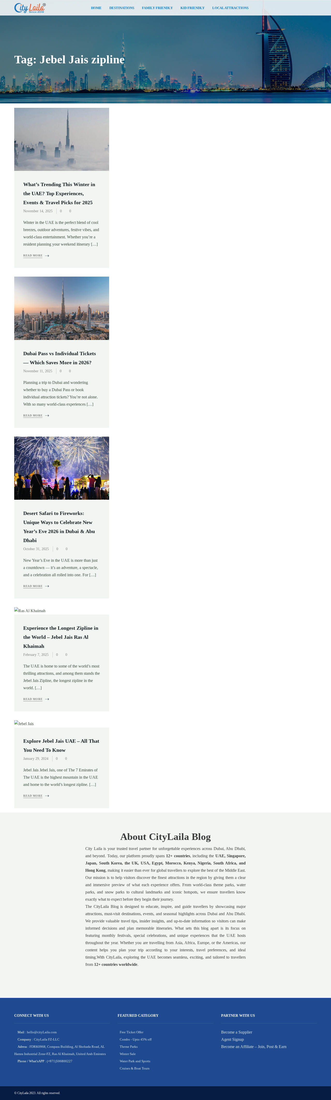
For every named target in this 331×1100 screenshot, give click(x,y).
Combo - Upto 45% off (136, 1039)
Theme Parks (129, 1047)
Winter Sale (128, 1054)
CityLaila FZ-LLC (46, 1039)
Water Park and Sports (135, 1061)
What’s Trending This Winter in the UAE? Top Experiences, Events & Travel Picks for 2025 (59, 193)
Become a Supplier (236, 1032)
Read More (32, 255)
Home (96, 8)
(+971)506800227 (59, 1061)
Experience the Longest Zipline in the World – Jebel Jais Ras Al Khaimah (60, 637)
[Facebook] (305, 8)
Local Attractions (230, 8)
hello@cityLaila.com (41, 1032)
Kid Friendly (192, 8)
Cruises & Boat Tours (134, 1068)
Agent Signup (232, 1039)
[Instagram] (313, 8)
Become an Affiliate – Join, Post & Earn (254, 1046)
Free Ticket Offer (131, 1032)
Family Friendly (157, 8)
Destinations (121, 8)
